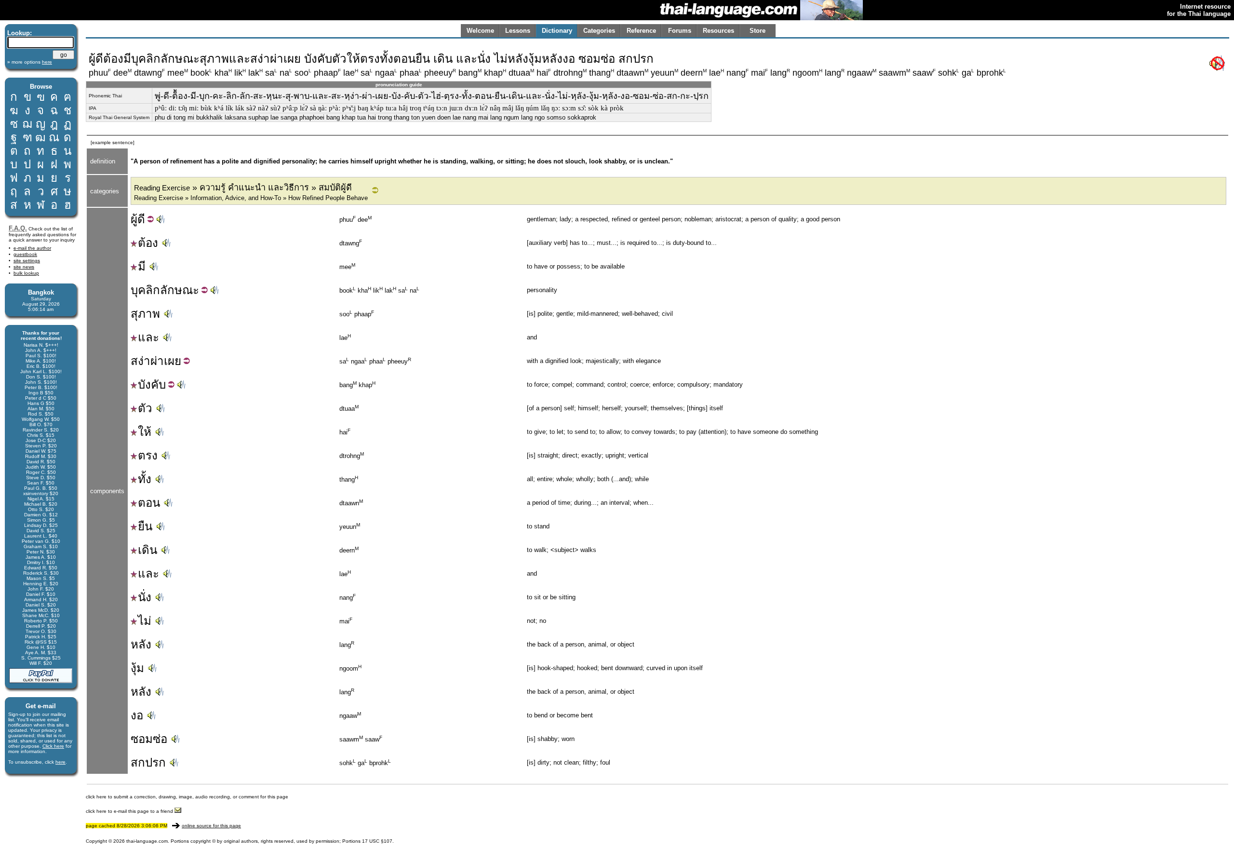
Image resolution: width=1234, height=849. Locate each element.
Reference (641, 30)
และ (148, 337)
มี (142, 266)
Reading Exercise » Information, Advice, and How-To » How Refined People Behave (251, 198)
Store (757, 30)
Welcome (480, 30)
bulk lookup (26, 273)
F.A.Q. (18, 228)
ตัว (145, 408)
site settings (26, 260)
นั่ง (144, 597)
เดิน (147, 549)
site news (23, 267)
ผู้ (134, 219)
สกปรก (148, 762)
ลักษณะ (179, 289)
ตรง (148, 455)
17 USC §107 (377, 841)
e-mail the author (32, 248)
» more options (29, 62)
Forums (679, 30)
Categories (599, 30)
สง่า (140, 360)
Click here (53, 746)
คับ (158, 384)
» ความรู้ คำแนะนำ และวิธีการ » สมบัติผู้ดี (243, 187)
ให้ (144, 431)
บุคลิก (145, 289)
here (60, 762)
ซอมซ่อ (149, 738)
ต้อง (148, 242)
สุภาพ (145, 313)
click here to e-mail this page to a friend (130, 811)
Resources (718, 30)
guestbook (25, 254)
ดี (141, 219)
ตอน (149, 502)
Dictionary (557, 30)
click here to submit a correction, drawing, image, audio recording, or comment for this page (187, 796)
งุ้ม (137, 667)
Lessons (517, 30)
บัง (144, 384)
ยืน (145, 526)
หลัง (141, 644)
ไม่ (144, 620)
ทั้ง (144, 478)
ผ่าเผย (165, 360)
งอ (137, 715)
